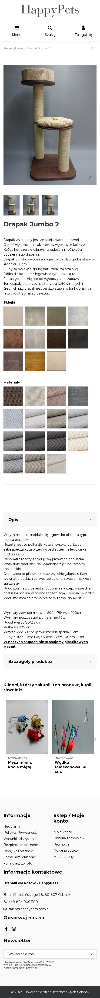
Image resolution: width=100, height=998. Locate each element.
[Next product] (96, 48)
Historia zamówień (68, 838)
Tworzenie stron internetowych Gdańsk (57, 992)
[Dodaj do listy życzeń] (44, 706)
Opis (13, 519)
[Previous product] (93, 48)
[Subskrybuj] (91, 954)
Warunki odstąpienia (19, 839)
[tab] (50, 520)
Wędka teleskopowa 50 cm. (70, 766)
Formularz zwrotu (17, 863)
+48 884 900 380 (23, 902)
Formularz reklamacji (20, 857)
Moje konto (62, 832)
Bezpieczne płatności (20, 845)
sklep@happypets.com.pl (29, 909)
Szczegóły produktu (30, 661)
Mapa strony (63, 857)
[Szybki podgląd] (44, 715)
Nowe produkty (66, 850)
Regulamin (12, 826)
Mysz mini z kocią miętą (20, 764)
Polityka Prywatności (20, 832)
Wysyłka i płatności (18, 851)
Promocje (61, 844)
